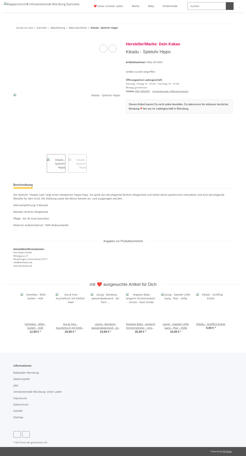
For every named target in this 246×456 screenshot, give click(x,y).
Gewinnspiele (21, 379)
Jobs (15, 385)
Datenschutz (20, 404)
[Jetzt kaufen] (16, 40)
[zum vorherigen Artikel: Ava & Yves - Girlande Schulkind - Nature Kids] (221, 28)
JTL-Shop (227, 451)
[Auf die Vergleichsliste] (103, 49)
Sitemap (18, 417)
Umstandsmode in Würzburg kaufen (170, 91)
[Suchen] (230, 6)
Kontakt (18, 410)
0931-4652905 (142, 91)
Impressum (20, 398)
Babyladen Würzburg (26, 372)
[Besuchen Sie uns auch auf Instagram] (26, 434)
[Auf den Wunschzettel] (113, 49)
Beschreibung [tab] (23, 184)
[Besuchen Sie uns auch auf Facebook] (17, 434)
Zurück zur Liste (24, 27)
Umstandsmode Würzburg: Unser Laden (37, 391)
